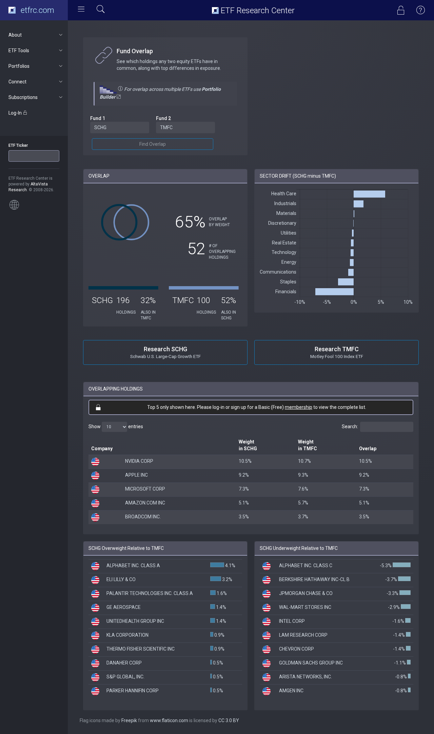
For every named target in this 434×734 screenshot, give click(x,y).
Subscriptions (23, 97)
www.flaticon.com (169, 720)
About (15, 35)
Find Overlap (152, 144)
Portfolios (18, 66)
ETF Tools (18, 50)
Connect (17, 81)
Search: (350, 426)
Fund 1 (97, 118)
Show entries (115, 426)
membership (298, 407)
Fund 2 (163, 118)
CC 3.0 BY (228, 720)
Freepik (129, 720)
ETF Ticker (18, 145)
